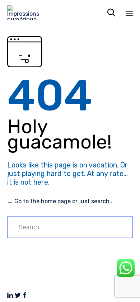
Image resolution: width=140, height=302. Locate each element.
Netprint (32, 281)
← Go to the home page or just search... (60, 201)
